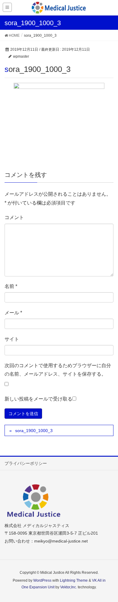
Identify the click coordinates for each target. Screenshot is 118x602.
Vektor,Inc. (68, 587)
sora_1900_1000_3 (34, 430)
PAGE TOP (108, 578)
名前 (11, 286)
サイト (12, 339)
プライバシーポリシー (26, 463)
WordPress (42, 580)
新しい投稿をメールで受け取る (38, 398)
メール (13, 312)
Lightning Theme (74, 580)
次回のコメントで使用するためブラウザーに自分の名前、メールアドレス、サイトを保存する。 (58, 370)
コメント (14, 217)
